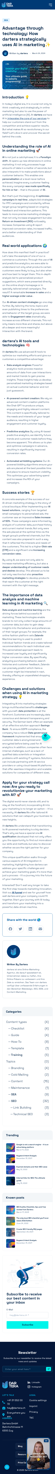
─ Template (16, 1048)
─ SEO (12, 1101)
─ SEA (12, 1094)
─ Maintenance (19, 1088)
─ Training (15, 1055)
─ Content (15, 1081)
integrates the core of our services (26, 118)
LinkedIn (36, 1382)
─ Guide (13, 1035)
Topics (10, 1061)
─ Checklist (16, 1028)
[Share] (40, 929)
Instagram (37, 1386)
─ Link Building (21, 1107)
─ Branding (16, 1068)
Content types (16, 1022)
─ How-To (14, 1042)
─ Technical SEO (22, 1114)
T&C (31, 1417)
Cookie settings (38, 1400)
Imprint (33, 1406)
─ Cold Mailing (18, 1074)
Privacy (33, 1411)
